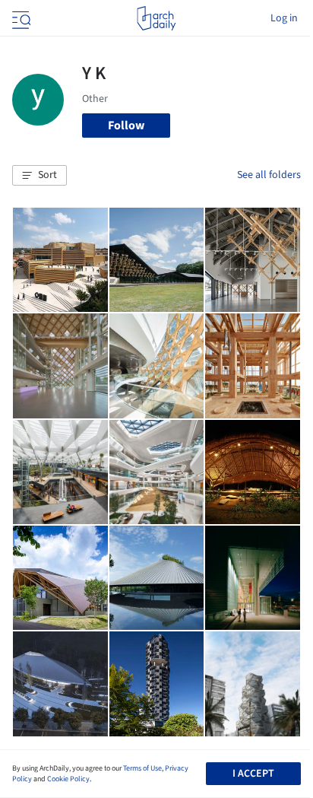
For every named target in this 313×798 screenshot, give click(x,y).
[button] (39, 175)
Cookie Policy (68, 779)
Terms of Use (142, 768)
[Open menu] (19, 18)
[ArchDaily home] (156, 18)
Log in (284, 18)
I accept (253, 773)
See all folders (269, 175)
